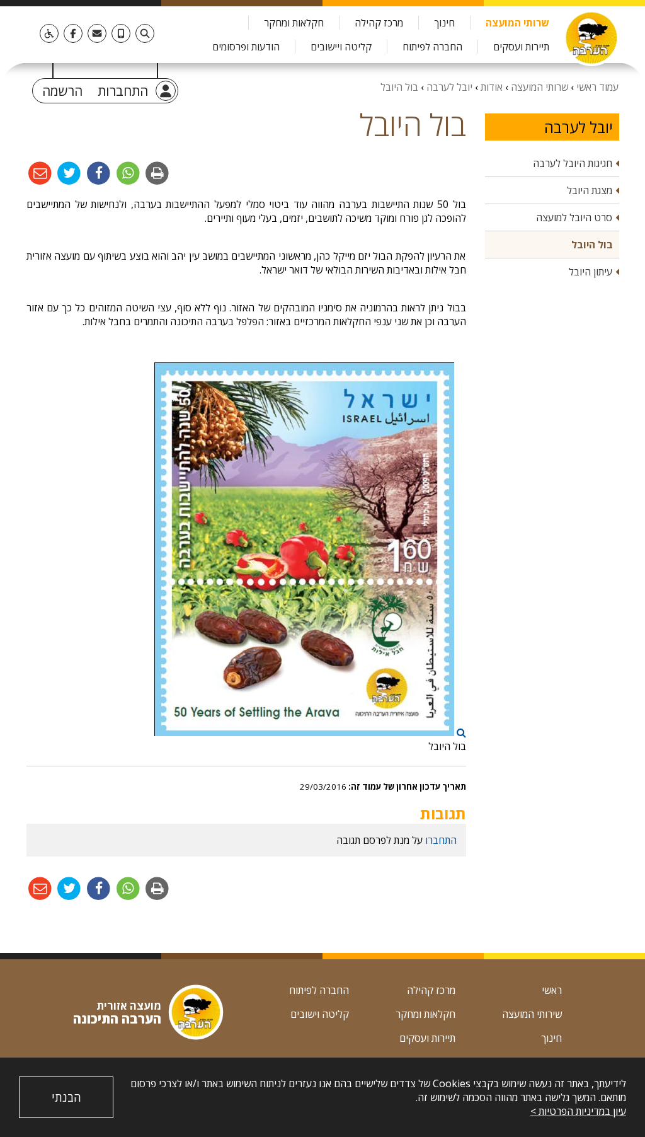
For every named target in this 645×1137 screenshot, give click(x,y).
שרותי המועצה (517, 23)
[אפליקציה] (120, 33)
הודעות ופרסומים (246, 47)
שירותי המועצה (532, 1014)
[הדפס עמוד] (156, 173)
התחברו (441, 840)
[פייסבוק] (73, 33)
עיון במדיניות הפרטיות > (578, 1111)
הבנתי (66, 1097)
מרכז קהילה (379, 23)
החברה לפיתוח (432, 47)
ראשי (552, 990)
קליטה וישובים (319, 1014)
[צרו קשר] (97, 33)
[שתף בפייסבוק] (97, 173)
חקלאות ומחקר (294, 23)
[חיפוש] (144, 33)
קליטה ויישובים (341, 47)
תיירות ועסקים (521, 47)
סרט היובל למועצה (574, 217)
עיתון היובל (590, 272)
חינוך (444, 23)
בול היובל (592, 244)
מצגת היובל (589, 190)
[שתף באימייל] (40, 173)
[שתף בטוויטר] (68, 173)
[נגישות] (49, 33)
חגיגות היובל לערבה (572, 163)
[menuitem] (517, 23)
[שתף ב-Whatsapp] (127, 173)
